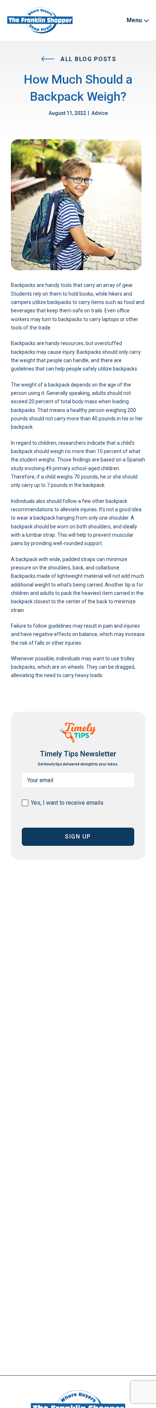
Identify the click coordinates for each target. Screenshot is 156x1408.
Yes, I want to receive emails (67, 802)
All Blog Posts (87, 59)
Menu (135, 20)
